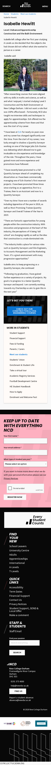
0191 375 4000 (17, 681)
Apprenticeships (18, 558)
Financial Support (18, 338)
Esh (20, 131)
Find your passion (17, 638)
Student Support (17, 333)
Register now (15, 497)
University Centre (19, 550)
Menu (45, 6)
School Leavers (17, 546)
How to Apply (16, 391)
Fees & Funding (17, 343)
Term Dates (15, 591)
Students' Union (17, 359)
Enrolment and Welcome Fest (23, 397)
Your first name (11, 436)
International (17, 563)
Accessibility (16, 587)
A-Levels (14, 567)
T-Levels (14, 571)
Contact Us (15, 600)
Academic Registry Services (22, 376)
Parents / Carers (17, 349)
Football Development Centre (23, 381)
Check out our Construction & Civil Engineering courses (24, 311)
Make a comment (19, 615)
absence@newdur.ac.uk (20, 700)
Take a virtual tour (18, 370)
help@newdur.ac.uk (20, 685)
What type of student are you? (18, 459)
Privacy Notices (11, 478)
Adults (13, 554)
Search (6, 6)
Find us (18, 691)
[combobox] (24, 643)
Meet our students (18, 354)
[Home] (25, 6)
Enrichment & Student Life (22, 365)
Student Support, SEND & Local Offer (23, 609)
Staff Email (15, 631)
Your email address (13, 447)
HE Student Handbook (20, 386)
